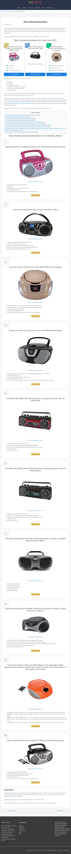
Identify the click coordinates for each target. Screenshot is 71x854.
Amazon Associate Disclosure (50, 850)
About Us (60, 850)
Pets (19, 7)
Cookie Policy (37, 850)
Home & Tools (50, 7)
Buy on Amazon (35, 195)
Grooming (30, 7)
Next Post (61, 810)
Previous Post (11, 810)
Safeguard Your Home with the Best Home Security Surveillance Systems (8, 832)
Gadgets (24, 7)
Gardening (37, 7)
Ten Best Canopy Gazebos (7, 829)
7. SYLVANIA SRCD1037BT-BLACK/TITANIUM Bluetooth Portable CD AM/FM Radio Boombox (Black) (28, 125)
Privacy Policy (29, 850)
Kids (43, 7)
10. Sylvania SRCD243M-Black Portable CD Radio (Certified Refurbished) (21, 131)
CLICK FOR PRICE (14, 74)
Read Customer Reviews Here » (35, 181)
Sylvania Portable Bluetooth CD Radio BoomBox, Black (21, 103)
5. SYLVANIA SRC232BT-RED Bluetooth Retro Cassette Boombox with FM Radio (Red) (25, 121)
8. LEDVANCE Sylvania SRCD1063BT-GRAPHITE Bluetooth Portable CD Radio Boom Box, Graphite (27, 126)
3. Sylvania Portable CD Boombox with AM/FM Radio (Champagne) (20, 118)
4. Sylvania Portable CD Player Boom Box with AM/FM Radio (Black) (20, 120)
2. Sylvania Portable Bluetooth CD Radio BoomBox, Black (18, 116)
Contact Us (67, 850)
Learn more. (46, 36)
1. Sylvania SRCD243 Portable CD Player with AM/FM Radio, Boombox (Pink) (22, 115)
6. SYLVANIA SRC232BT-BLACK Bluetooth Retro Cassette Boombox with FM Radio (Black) (26, 123)
